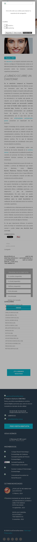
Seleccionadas (18, 33)
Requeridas (9, 33)
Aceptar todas (27, 33)
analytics (10, 25)
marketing (11, 28)
